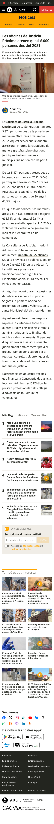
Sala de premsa (9, 761)
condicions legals (31, 546)
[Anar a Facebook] (4, 718)
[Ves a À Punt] (16, 9)
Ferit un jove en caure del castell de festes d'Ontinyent (39, 627)
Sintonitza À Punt (36, 761)
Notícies (27, 17)
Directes (46, 9)
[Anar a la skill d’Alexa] (6, 745)
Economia (44, 24)
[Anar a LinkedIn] (24, 723)
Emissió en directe (11, 766)
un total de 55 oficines (33, 255)
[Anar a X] (11, 718)
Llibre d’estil (34, 777)
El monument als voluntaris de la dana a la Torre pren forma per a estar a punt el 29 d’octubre (13, 689)
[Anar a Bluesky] (37, 718)
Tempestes (26, 3)
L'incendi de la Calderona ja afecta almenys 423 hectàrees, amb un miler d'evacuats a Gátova (39, 598)
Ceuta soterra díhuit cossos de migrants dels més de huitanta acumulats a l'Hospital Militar (13, 598)
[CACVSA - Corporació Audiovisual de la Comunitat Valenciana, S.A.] (23, 808)
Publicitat (32, 755)
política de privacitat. (21, 549)
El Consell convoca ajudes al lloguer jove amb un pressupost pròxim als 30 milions (12, 628)
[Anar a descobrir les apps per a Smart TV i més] (27, 745)
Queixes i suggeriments (39, 766)
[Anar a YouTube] (30, 718)
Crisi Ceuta (40, 3)
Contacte (6, 755)
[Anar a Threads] (44, 718)
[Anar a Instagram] (18, 718)
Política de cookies (37, 790)
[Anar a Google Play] (12, 737)
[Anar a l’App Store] (34, 737)
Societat (20, 24)
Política (8, 24)
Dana (31, 24)
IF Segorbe (13, 3)
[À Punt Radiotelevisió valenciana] (18, 800)
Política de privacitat (12, 790)
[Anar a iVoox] (11, 723)
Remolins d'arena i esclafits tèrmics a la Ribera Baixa (38, 655)
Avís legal (32, 782)
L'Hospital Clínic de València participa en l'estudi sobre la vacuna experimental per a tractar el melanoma (13, 658)
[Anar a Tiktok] (24, 718)
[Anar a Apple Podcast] (17, 723)
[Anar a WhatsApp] (4, 723)
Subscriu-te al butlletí (12, 771)
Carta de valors (9, 777)
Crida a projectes (36, 771)
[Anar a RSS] (30, 723)
